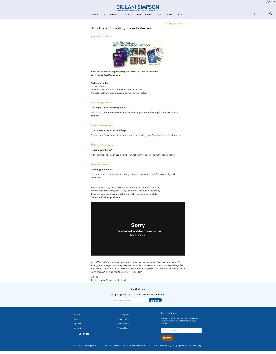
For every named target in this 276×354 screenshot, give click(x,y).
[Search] (270, 14)
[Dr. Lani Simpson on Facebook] (76, 334)
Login (272, 2)
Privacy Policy (123, 323)
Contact (77, 314)
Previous (173, 24)
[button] (144, 15)
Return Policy (123, 319)
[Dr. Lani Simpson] (138, 8)
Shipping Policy (124, 314)
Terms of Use (123, 328)
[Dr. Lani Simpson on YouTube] (87, 334)
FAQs (76, 319)
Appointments (80, 328)
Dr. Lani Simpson (87, 345)
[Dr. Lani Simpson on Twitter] (80, 334)
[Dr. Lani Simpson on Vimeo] (83, 334)
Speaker (77, 323)
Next (181, 24)
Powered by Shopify (193, 345)
